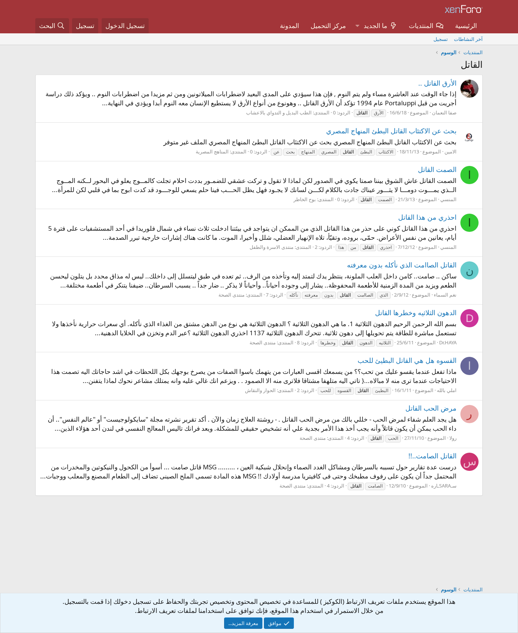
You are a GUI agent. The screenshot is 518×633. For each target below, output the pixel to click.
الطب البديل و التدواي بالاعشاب (279, 112)
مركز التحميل (328, 25)
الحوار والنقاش (260, 390)
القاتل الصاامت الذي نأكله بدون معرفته (402, 264)
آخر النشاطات (468, 39)
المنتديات (421, 25)
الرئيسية (466, 25)
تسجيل (440, 39)
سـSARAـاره (444, 485)
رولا (453, 438)
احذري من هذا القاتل (427, 217)
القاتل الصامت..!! (432, 455)
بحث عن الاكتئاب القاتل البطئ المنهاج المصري (391, 130)
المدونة (289, 25)
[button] (357, 25)
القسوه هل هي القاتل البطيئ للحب (407, 360)
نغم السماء (445, 294)
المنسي (448, 199)
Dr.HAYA (448, 342)
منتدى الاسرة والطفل (272, 247)
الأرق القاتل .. (437, 83)
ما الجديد (375, 25)
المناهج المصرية (212, 151)
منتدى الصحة (231, 294)
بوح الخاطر (305, 199)
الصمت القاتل (437, 169)
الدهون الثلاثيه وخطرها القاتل (416, 312)
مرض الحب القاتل (431, 408)
